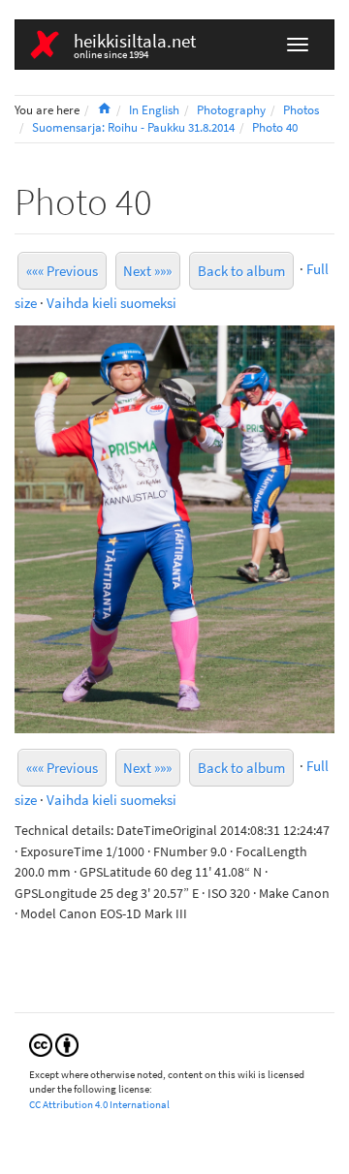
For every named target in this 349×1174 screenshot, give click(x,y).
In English (154, 110)
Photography (231, 110)
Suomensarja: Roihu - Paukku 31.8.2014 (133, 127)
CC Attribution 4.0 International (99, 1104)
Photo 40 (275, 127)
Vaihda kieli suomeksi (111, 303)
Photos (301, 110)
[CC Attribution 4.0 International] (54, 1043)
